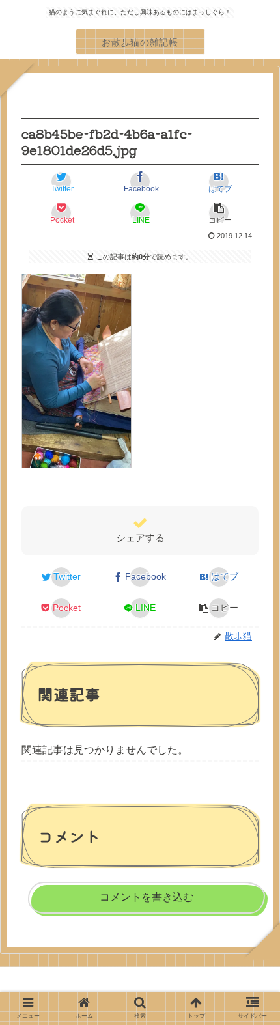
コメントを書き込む (146, 897)
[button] (219, 213)
